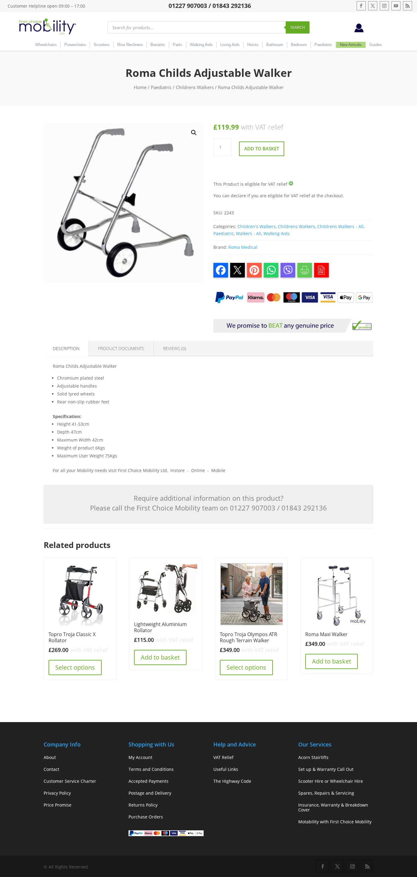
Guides (375, 44)
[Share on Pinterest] (254, 270)
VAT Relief (223, 757)
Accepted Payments (149, 781)
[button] (193, 132)
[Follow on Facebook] (361, 5)
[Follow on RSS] (407, 5)
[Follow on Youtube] (396, 5)
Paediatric (323, 44)
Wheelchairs (46, 44)
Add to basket (261, 148)
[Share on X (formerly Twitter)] (237, 270)
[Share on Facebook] (220, 270)
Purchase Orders (146, 817)
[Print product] (304, 270)
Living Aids (230, 44)
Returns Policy (143, 805)
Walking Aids (201, 44)
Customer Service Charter (70, 781)
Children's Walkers (257, 226)
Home (140, 87)
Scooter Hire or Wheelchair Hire (330, 781)
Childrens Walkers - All (340, 226)
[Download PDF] (321, 270)
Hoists (253, 44)
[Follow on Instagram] (384, 5)
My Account (140, 757)
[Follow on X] (372, 5)
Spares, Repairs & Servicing (326, 793)
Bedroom (299, 44)
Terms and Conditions (151, 769)
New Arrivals (351, 44)
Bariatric (157, 44)
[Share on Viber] (288, 270)
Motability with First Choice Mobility (335, 822)
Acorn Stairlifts (313, 757)
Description (66, 348)
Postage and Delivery (150, 793)
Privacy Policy (57, 793)
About (50, 757)
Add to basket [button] (160, 657)
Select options (75, 667)
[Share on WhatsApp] (271, 270)
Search (297, 27)
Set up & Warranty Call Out (326, 769)
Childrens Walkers (195, 87)
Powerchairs (75, 44)
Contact (51, 769)
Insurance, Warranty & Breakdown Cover (333, 807)
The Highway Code (232, 781)
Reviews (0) (174, 348)
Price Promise (57, 805)
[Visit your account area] (359, 31)
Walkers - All (248, 233)
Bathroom (274, 44)
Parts (177, 44)
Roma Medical (242, 247)
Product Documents (121, 348)
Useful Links (225, 769)
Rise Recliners (130, 44)
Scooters (102, 44)
